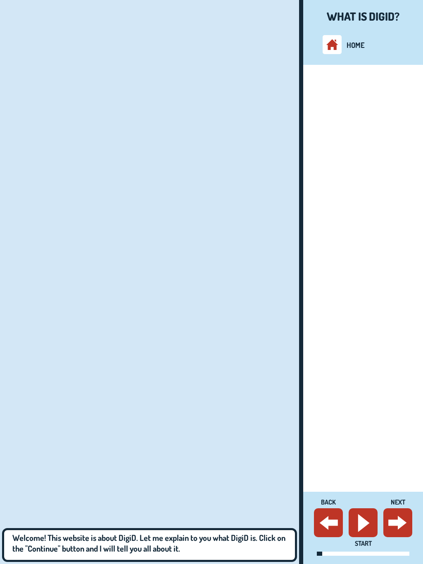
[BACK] (328, 522)
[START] (363, 522)
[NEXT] (397, 522)
